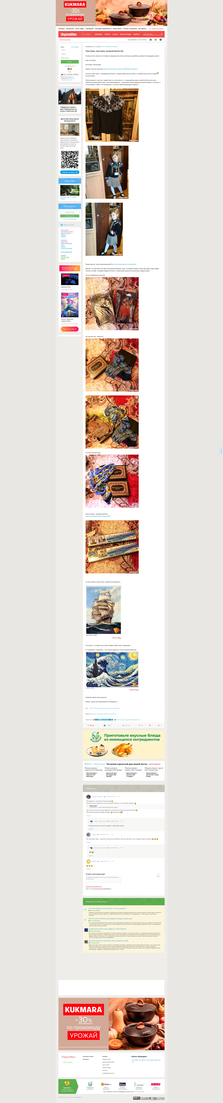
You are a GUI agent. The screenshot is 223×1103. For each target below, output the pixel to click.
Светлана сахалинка (97, 796)
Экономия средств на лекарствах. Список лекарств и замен (108, 941)
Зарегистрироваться (93, 886)
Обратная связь (106, 1067)
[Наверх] (221, 448)
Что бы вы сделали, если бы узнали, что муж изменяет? (107, 908)
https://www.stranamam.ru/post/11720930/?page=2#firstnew (120, 69)
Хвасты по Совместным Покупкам (109, 46)
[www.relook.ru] (156, 1086)
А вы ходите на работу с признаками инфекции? (146, 1060)
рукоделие (117, 708)
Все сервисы (142, 28)
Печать (118, 719)
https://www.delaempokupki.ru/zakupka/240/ (123, 264)
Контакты (86, 1059)
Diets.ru (106, 1087)
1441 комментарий (95, 910)
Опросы (63, 246)
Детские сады (65, 257)
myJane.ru (122, 1087)
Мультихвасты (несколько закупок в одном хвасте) (103, 714)
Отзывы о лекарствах (130, 28)
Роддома (63, 255)
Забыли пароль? (65, 58)
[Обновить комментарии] (221, 450)
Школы (63, 259)
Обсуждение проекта (67, 231)
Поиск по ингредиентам (69, 219)
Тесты (62, 245)
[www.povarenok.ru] (90, 1086)
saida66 (94, 834)
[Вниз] (221, 453)
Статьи (115, 34)
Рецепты (136, 34)
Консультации (125, 34)
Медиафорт (78, 1097)
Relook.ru (156, 1087)
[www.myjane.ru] (122, 1086)
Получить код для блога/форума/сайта (130, 719)
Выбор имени (117, 28)
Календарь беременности (103, 28)
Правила (63, 235)
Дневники (98, 34)
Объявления (70, 28)
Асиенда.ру (139, 1087)
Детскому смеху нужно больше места (70, 120)
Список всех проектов (139, 1091)
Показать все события (69, 329)
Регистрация (75, 47)
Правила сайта (106, 1059)
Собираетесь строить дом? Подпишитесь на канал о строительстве (68, 109)
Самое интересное (66, 243)
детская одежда (105, 708)
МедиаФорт (67, 1088)
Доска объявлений (66, 252)
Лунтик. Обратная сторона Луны (67, 320)
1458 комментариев (95, 931)
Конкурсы (61, 28)
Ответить (88, 815)
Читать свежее (86, 34)
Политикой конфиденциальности (68, 79)
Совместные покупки (157, 28)
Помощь (63, 236)
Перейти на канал (68, 172)
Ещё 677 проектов (154, 764)
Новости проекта (66, 233)
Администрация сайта (108, 1062)
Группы (107, 34)
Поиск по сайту (69, 225)
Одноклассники (71, 69)
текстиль (111, 708)
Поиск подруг (79, 28)
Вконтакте (69, 69)
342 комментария (94, 943)
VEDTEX (94, 861)
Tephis (94, 46)
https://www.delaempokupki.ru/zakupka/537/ (98, 516)
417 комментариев (95, 920)
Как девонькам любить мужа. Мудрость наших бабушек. (108, 929)
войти (90, 889)
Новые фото (64, 242)
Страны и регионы (66, 248)
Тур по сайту (64, 230)
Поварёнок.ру (90, 1087)
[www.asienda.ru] (139, 1086)
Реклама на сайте (88, 1056)
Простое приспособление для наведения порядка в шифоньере (110, 919)
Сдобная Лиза (66, 287)
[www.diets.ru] (106, 1086)
